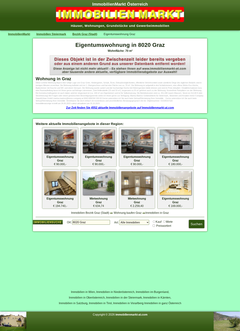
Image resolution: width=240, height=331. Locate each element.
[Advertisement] (120, 258)
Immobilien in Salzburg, (73, 303)
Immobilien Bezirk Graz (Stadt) (90, 212)
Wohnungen (94, 26)
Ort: (69, 222)
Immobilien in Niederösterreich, (115, 291)
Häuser (76, 26)
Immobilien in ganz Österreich (162, 303)
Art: (116, 222)
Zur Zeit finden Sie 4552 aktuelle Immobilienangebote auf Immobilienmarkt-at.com (120, 107)
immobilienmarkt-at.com (131, 314)
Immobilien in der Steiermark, (124, 297)
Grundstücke (117, 26)
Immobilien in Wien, (83, 291)
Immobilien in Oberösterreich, (87, 297)
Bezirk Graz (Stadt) (84, 34)
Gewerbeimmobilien (152, 26)
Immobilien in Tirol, (100, 303)
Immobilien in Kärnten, (157, 297)
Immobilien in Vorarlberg (128, 303)
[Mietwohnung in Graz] (98, 194)
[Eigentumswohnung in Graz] (60, 153)
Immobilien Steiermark (51, 34)
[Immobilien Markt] (120, 20)
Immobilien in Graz (157, 212)
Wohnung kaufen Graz (128, 212)
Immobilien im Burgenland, (152, 291)
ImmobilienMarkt (19, 34)
